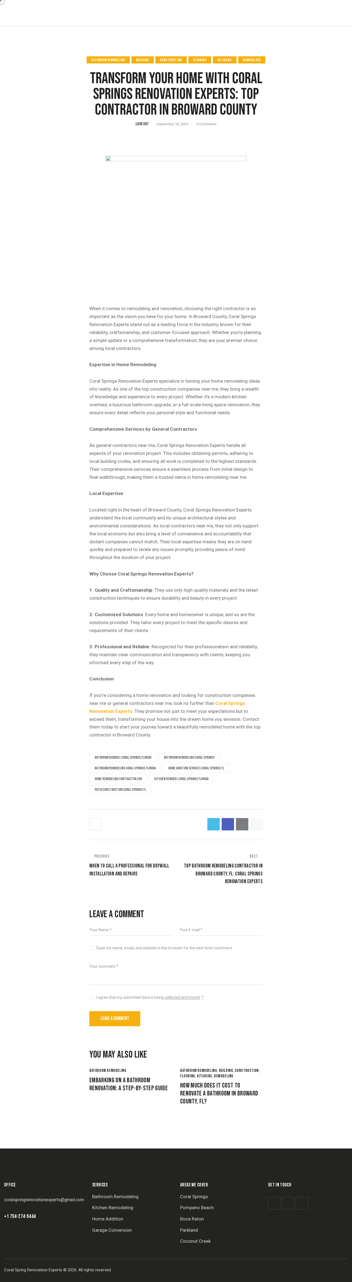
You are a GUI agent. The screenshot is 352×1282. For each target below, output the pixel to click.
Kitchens (225, 60)
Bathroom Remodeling (108, 60)
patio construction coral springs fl (120, 789)
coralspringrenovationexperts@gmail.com (44, 1199)
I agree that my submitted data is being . (150, 997)
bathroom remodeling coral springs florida (125, 768)
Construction (171, 60)
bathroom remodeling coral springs (189, 757)
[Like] (96, 824)
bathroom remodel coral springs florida (123, 757)
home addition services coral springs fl (196, 768)
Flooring (200, 60)
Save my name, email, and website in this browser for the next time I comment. (164, 948)
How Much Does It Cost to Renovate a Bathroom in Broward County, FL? (219, 1093)
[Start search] (348, 13)
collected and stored (182, 997)
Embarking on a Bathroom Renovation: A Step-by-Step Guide (128, 1084)
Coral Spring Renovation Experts (33, 1269)
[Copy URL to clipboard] (256, 824)
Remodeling (252, 60)
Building (142, 60)
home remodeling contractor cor (118, 779)
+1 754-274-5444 (20, 1216)
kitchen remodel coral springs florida (181, 779)
